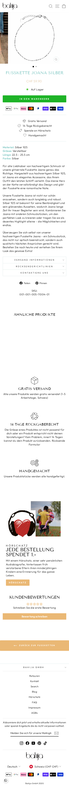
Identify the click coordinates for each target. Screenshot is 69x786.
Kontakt (34, 681)
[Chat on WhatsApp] (5, 780)
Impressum (34, 707)
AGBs (34, 712)
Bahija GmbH (33, 667)
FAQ (34, 702)
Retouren (34, 675)
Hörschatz (18, 582)
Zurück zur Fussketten (36, 645)
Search (34, 686)
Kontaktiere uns (35, 272)
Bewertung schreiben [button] (34, 616)
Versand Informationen (34, 260)
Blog (34, 691)
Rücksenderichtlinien (34, 266)
